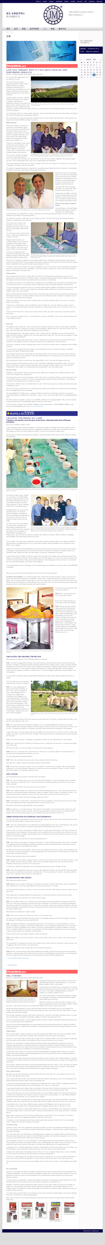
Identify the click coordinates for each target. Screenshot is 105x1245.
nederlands (59, 1)
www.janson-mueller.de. (36, 406)
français (51, 1)
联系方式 (62, 29)
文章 (12, 32)
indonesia (92, 1)
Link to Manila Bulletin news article (18, 958)
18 (85, 72)
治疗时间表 (34, 29)
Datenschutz (87, 1231)
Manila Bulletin (12, 965)
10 (81, 70)
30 (100, 75)
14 (94, 70)
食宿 (24, 29)
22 (97, 72)
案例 (45, 29)
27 (91, 75)
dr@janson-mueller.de (92, 51)
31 (81, 77)
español (73, 1)
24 (81, 75)
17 (81, 72)
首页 (8, 29)
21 (94, 72)
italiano (66, 1)
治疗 (16, 29)
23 (100, 72)
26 (88, 75)
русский (79, 1)
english (45, 1)
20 (91, 72)
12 (88, 70)
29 (97, 75)
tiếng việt (99, 1)
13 (91, 70)
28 (94, 75)
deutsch (38, 1)
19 (88, 72)
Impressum (95, 1231)
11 (84, 70)
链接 (53, 29)
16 (100, 70)
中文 (85, 1)
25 (85, 75)
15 (97, 70)
